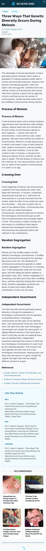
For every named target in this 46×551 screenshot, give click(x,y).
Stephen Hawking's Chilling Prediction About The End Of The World (33, 532)
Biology (15, 11)
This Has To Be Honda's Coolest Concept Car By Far (32, 498)
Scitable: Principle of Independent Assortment (22, 383)
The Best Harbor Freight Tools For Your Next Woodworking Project (12, 532)
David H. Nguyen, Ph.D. (13, 29)
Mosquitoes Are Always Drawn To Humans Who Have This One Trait (10, 499)
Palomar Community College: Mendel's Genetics (23, 379)
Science (5, 11)
